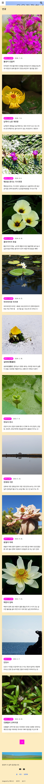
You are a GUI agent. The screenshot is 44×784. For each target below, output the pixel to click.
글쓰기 (23, 781)
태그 (20, 774)
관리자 (18, 781)
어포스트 (11, 781)
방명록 (26, 774)
